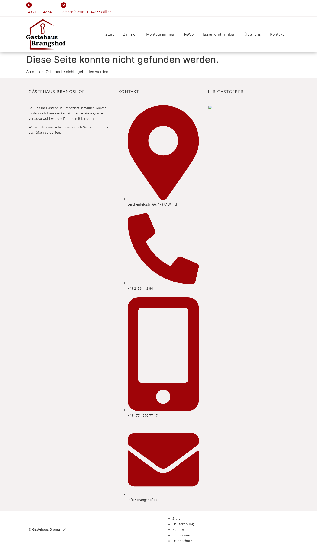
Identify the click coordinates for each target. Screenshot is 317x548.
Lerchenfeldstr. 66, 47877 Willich (86, 12)
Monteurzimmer (160, 34)
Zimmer (130, 34)
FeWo (189, 34)
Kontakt (277, 34)
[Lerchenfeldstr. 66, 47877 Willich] (63, 5)
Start (109, 34)
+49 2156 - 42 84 (39, 12)
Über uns (253, 34)
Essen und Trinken (219, 34)
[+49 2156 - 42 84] (29, 5)
